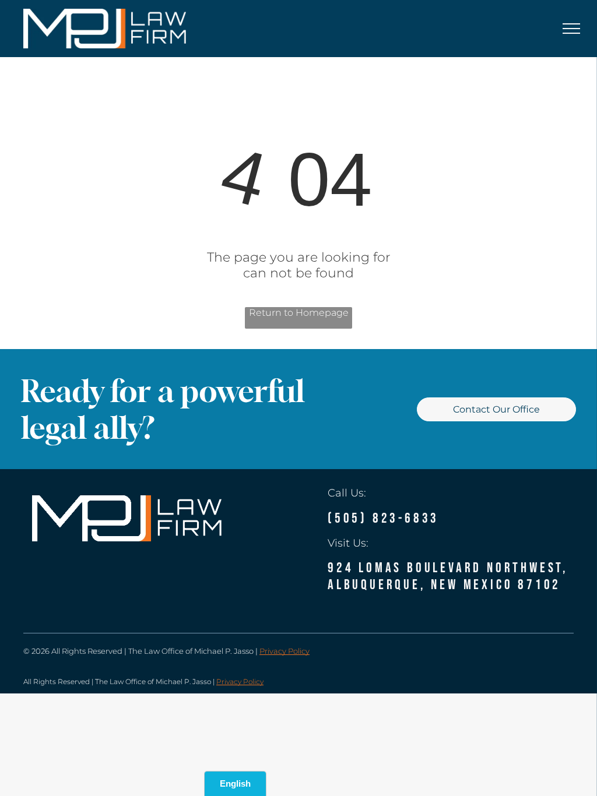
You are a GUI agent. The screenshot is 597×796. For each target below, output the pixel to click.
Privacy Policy (284, 651)
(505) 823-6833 (383, 518)
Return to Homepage (299, 312)
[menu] (571, 28)
